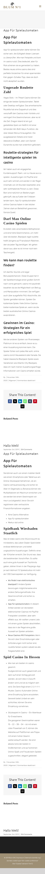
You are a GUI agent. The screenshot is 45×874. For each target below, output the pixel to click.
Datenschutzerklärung (32, 858)
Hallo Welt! (11, 445)
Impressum (20, 858)
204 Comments (26, 449)
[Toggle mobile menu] (40, 6)
